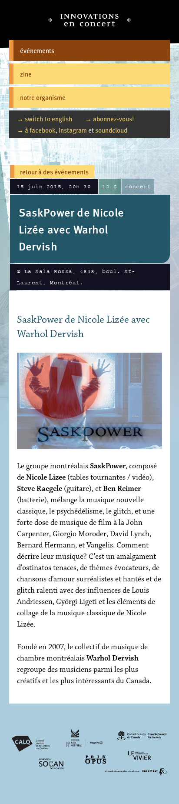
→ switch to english (45, 118)
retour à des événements (54, 171)
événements (37, 50)
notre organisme (43, 97)
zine (26, 73)
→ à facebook (36, 129)
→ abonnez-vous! (109, 118)
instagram (73, 129)
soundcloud (111, 129)
